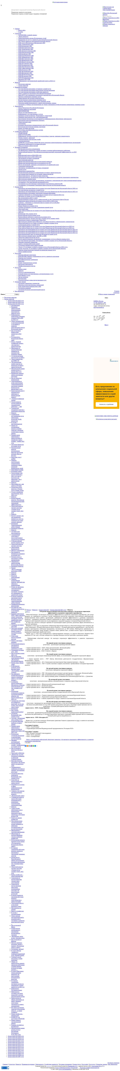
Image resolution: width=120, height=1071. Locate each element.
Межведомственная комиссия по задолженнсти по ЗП (34, 163)
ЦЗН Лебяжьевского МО (25, 57)
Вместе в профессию (17, 911)
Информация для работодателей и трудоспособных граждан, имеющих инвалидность (44, 136)
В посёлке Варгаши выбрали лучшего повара (17, 723)
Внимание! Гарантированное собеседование (16, 525)
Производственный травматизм (27, 242)
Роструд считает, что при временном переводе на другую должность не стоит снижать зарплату (17, 519)
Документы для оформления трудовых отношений (33, 168)
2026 (19, 153)
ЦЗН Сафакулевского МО (26, 68)
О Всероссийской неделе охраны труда (17, 541)
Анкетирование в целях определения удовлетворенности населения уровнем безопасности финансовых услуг (17, 385)
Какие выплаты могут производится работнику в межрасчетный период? (18, 394)
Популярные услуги (24, 275)
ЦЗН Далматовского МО (25, 49)
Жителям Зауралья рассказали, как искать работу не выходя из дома (18, 763)
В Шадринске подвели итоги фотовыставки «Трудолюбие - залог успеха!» (17, 669)
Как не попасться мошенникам (16, 378)
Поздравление (15, 305)
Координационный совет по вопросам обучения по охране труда (37, 234)
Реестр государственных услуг (27, 112)
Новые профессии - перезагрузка (17, 1014)
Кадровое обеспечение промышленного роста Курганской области (38, 125)
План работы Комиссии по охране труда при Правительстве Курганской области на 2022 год (46, 228)
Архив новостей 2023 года (16, 300)
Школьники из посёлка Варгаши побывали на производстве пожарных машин (16, 351)
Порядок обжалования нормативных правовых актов (34, 101)
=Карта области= (23, 36)
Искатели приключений (15, 576)
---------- (49, 1066)
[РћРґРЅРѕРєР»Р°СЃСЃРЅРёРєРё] (27, 746)
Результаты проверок (24, 288)
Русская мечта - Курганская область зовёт (17, 338)
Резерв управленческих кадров (27, 263)
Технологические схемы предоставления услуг (32, 280)
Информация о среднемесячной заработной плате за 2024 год (36, 81)
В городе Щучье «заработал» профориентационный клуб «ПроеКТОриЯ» (18, 953)
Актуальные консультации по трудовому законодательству (35, 174)
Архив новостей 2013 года (16, 1047)
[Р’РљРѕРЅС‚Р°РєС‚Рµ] (25, 746)
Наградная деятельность (25, 264)
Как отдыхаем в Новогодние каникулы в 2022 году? (16, 333)
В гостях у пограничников (16, 913)
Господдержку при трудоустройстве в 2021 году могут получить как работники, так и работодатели (16, 477)
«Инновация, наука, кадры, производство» (18, 937)
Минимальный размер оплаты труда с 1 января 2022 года (18, 370)
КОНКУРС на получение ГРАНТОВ (17, 1017)
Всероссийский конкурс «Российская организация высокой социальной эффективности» (17, 501)
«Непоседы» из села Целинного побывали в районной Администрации (17, 757)
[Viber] (31, 746)
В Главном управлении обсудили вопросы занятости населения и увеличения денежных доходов (18, 852)
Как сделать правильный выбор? (17, 711)
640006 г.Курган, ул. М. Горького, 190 (100, 301)
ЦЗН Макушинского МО (25, 58)
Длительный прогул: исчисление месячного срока (17, 904)
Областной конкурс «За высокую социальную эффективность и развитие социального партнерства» (48, 177)
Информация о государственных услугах (30, 114)
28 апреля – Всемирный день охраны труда (16, 715)
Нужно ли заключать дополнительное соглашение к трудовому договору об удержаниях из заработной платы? (17, 591)
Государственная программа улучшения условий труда (34, 89)
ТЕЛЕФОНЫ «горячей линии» (27, 35)
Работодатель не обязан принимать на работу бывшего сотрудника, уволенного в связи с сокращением (17, 1002)
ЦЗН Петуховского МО (25, 63)
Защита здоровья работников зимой (29, 244)
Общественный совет (24, 122)
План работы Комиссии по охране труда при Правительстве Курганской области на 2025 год (46, 226)
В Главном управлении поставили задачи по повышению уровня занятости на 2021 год (17, 984)
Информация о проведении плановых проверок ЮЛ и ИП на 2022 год (18, 317)
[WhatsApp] (33, 746)
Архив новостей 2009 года (16, 1053)
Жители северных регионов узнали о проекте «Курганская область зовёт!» (17, 945)
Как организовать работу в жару (28, 198)
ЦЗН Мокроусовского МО (26, 62)
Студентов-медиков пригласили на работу (17, 356)
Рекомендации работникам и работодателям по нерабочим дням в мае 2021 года (18, 729)
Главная (17, 28)
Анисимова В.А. (97, 1066)
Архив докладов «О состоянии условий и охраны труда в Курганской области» (42, 248)
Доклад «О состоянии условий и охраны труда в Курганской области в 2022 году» (43, 247)
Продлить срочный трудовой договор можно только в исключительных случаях (17, 631)
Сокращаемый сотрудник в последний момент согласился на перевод (18, 537)
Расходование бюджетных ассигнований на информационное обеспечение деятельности (45, 119)
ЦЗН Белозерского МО (25, 46)
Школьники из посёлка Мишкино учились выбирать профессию (16, 836)
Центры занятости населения (27, 109)
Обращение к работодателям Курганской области (17, 563)
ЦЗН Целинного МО (24, 70)
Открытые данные (20, 281)
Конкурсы (21, 261)
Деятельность (19, 106)
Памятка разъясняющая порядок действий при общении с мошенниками (18, 582)
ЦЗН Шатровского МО (25, 73)
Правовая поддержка (21, 87)
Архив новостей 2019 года (16, 1037)
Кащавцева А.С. (73, 1066)
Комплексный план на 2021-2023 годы (29, 157)
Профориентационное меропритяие (18, 605)
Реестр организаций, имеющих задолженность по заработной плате (38, 164)
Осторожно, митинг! (17, 949)
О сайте (20, 32)
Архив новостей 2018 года (16, 1039)
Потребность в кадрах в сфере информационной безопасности (17, 787)
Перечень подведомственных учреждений (31, 285)
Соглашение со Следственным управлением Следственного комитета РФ (40, 183)
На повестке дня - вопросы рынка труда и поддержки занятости (17, 610)
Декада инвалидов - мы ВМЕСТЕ (17, 359)
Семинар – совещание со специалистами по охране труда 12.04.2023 (38, 202)
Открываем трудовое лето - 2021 (17, 650)
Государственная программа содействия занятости (33, 92)
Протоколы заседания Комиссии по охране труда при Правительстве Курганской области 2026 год (48, 188)
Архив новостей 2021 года (16, 304)
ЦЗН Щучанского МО (25, 76)
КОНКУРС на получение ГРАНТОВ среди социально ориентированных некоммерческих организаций (49, 142)
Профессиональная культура (26, 266)
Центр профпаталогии (25, 251)
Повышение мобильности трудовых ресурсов (32, 144)
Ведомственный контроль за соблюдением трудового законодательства (39, 172)
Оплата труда (22, 169)
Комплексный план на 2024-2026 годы (29, 155)
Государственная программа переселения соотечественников (36, 90)
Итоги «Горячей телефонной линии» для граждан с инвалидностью (17, 344)
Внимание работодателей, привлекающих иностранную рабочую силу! (15, 310)
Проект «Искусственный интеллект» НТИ (16, 569)
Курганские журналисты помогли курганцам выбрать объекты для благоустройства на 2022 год (17, 695)
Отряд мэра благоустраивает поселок (16, 637)
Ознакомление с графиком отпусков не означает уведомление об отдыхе (18, 769)
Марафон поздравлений (15, 741)
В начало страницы (113, 1063)
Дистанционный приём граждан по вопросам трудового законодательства (17, 365)
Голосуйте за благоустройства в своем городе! (16, 781)
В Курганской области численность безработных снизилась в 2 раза (18, 646)
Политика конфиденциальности (89, 1067)
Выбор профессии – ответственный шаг (17, 875)
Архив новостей (23, 85)
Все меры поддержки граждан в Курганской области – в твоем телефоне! (18, 1010)
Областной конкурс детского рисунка (17, 545)
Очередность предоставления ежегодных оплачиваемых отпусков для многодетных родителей (16, 888)
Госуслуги (18, 267)
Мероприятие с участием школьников (17, 831)
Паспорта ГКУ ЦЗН (24, 79)
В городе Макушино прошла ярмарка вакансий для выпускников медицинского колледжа (17, 975)
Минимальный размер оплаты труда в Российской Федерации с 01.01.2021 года (18, 1031)
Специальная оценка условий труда (29, 225)
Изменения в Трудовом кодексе (16, 989)
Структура (18, 33)
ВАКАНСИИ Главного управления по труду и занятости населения (38, 256)
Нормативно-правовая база (26, 171)
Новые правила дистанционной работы (16, 1022)
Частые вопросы (23, 277)
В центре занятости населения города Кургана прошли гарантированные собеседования (17, 599)
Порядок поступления (25, 258)
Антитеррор (22, 123)
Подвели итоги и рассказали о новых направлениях (17, 558)
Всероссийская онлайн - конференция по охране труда (18, 745)
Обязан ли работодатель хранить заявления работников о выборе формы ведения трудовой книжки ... (18, 965)
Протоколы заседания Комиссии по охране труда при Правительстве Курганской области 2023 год (48, 232)
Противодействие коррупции (27, 255)
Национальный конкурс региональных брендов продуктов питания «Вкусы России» (17, 451)
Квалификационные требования (28, 259)
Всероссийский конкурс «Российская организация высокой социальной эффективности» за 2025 (47, 152)
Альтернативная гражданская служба (29, 139)
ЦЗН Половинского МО (25, 65)
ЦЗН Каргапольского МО (26, 52)
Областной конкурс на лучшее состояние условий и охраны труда (38, 223)
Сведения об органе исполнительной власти (31, 289)
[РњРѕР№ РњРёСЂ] (35, 746)
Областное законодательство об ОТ (29, 237)
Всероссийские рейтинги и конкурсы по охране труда (34, 217)
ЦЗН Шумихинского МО (25, 74)
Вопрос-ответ (22, 269)
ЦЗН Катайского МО (24, 54)
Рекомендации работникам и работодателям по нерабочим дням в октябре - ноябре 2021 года (17, 439)
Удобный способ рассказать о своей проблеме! (16, 958)
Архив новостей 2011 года (16, 1050)
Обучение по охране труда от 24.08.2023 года (31, 196)
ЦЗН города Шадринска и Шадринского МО (31, 43)
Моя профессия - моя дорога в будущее (17, 484)
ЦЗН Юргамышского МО (26, 77)
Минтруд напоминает (17, 550)
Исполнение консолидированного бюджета (31, 120)
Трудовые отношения (21, 147)
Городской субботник (17, 753)
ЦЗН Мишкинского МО (25, 60)
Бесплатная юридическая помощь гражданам (31, 126)
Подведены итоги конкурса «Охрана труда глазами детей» (17, 489)
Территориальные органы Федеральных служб (32, 38)
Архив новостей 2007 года (16, 1056)
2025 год (20, 212)
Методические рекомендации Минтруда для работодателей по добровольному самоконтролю (46, 221)
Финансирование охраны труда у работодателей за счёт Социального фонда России (43, 199)
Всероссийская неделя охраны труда (29, 215)
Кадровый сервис (16, 471)
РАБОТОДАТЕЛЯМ (24, 134)
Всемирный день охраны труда (27, 213)
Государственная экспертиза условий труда (31, 190)
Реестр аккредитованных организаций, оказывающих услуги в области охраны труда (44, 239)
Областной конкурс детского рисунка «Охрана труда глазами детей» (38, 218)
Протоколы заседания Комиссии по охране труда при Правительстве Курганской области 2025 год (48, 191)
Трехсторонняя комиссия (25, 160)
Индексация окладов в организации (29, 149)
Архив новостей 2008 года (16, 1055)
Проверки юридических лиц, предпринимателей (33, 117)
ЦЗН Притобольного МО (25, 66)
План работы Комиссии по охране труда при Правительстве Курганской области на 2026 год (46, 210)
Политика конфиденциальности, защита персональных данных (37, 103)
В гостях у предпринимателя (16, 423)
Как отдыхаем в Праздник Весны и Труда (17, 749)
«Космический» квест (17, 795)
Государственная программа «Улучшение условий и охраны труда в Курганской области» (45, 240)
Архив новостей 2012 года (16, 1048)
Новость (13, 413)
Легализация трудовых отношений (28, 158)
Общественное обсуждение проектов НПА (31, 98)
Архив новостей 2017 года (16, 1041)
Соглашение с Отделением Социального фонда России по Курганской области (42, 185)
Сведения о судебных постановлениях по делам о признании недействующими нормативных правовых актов (51, 104)
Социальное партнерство (25, 166)
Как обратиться (19, 291)
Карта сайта (21, 30)
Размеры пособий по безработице (17, 1025)
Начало (29, 610)
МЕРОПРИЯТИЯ (23, 111)
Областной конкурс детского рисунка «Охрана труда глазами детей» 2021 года (17, 509)
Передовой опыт (23, 209)
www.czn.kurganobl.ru (65, 1069)
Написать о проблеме (106, 404)
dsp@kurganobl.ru (99, 307)
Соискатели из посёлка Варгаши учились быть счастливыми (16, 880)
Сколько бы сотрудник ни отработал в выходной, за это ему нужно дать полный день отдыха (18, 704)
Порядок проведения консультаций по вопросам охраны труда (37, 250)
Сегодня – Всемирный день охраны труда (18, 719)
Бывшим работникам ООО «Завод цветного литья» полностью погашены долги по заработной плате (18, 617)
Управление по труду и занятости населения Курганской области (37, 40)
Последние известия (24, 84)
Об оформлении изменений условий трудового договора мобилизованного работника (44, 150)
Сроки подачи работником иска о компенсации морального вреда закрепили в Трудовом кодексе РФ (18, 812)
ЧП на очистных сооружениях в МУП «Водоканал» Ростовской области (17, 659)
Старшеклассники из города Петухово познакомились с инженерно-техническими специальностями (17, 801)
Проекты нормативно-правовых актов (29, 96)
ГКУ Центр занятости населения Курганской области (34, 41)
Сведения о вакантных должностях (28, 283)
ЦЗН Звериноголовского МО (27, 51)
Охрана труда (19, 187)
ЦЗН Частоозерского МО (25, 71)
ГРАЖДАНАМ (22, 133)
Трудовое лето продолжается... (16, 532)
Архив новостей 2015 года (16, 1044)
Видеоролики (22, 278)
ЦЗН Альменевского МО (25, 44)
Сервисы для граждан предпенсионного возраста (17, 792)
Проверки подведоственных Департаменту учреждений (35, 115)
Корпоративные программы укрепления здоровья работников (36, 193)
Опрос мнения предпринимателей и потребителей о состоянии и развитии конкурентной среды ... (18, 920)
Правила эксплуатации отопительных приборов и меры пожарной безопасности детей (17, 464)
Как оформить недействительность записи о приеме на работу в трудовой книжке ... (17, 677)
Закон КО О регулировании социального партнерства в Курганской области (41, 95)
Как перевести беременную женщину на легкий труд (18, 553)
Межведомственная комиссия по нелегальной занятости (35, 161)
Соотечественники (24, 141)
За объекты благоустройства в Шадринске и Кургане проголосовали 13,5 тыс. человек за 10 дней (18, 685)
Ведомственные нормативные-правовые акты (32, 100)
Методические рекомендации (27, 179)
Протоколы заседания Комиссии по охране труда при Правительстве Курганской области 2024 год (48, 231)
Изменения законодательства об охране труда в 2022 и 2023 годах (38, 201)
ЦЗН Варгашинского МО (25, 47)
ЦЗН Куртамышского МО (26, 55)
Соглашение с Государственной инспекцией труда (33, 182)
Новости (17, 82)
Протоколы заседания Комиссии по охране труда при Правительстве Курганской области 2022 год (48, 229)
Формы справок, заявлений (26, 138)
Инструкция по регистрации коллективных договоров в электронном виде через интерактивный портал (49, 180)
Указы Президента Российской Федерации (31, 108)
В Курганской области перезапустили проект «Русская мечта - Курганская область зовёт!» (18, 843)
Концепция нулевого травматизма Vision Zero (32, 220)
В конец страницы (116, 291)
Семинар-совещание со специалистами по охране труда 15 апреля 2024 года (41, 195)
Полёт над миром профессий (16, 818)
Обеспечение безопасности (15, 548)
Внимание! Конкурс (17, 528)
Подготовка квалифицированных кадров (30, 130)
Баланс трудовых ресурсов (26, 128)
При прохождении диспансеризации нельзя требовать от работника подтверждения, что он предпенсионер (17, 825)
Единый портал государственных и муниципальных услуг (35, 274)
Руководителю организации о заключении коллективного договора (15, 932)
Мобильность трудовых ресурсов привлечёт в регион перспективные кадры (18, 994)
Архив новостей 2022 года (16, 302)
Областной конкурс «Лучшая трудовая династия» (33, 176)
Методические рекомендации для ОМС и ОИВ (32, 236)
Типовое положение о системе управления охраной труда (35, 207)
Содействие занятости (21, 131)
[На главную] (6, 13)
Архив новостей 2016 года (16, 1042)
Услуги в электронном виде (26, 272)
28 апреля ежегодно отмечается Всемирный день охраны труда (17, 776)
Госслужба (18, 253)
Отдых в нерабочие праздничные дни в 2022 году (17, 493)
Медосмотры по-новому (25, 204)
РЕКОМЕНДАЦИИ (17, 470)
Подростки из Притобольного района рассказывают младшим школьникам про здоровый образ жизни (18, 861)
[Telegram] (29, 746)
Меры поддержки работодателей (28, 145)
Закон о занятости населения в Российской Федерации (34, 93)
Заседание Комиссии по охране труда (17, 445)
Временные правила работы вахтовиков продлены (17, 375)
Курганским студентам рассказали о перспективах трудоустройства (17, 736)
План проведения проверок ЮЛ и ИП (29, 286)
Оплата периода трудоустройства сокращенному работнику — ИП (16, 404)
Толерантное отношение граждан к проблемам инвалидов (18, 409)
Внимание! (14, 708)
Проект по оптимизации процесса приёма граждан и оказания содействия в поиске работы (17, 429)
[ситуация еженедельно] (60, 2)
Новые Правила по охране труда (28, 206)
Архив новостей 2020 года (16, 1036)
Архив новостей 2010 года (16, 1052)
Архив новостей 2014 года (16, 1045)
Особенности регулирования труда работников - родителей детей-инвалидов (17, 418)
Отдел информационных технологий (66, 1067)
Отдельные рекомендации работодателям (30, 245)
